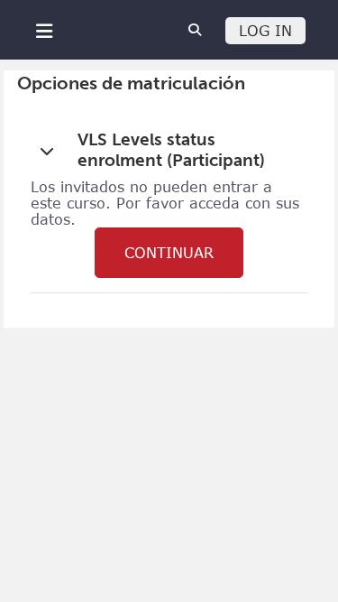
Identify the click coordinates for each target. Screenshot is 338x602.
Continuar (169, 253)
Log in (265, 31)
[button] (47, 150)
